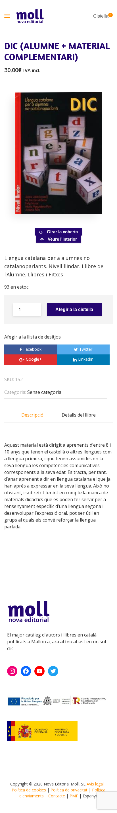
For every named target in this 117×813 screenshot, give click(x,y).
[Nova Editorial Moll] (30, 16)
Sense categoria (44, 392)
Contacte (56, 796)
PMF (74, 796)
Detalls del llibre (79, 415)
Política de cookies (29, 790)
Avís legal (95, 784)
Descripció (32, 415)
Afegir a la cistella (74, 309)
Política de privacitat (69, 790)
